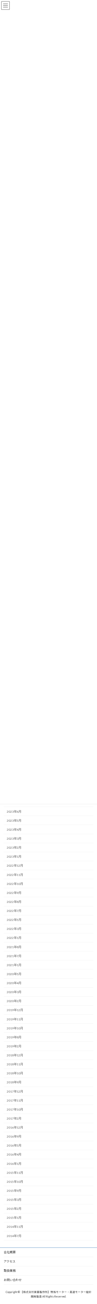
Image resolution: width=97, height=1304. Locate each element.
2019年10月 (15, 1028)
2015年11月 (15, 1173)
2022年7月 (14, 911)
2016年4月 (14, 1155)
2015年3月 (14, 1200)
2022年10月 (15, 884)
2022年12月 (15, 866)
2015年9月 (14, 1191)
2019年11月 (15, 1019)
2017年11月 (15, 1100)
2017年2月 (14, 1118)
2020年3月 (14, 992)
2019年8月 (14, 1037)
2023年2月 (14, 848)
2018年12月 (15, 1055)
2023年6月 (14, 811)
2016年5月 (14, 1146)
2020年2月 (14, 1001)
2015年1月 (14, 1218)
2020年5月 (14, 974)
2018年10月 (15, 1073)
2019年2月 (14, 1046)
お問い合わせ (13, 1280)
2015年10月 (15, 1182)
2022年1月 (14, 938)
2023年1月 (14, 857)
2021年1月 (14, 965)
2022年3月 (14, 929)
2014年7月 (14, 1236)
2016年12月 (15, 1128)
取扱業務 (10, 1271)
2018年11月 (15, 1064)
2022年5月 (14, 920)
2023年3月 (14, 839)
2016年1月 (14, 1164)
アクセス (9, 1261)
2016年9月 (14, 1137)
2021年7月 (14, 956)
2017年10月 (15, 1109)
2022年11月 (15, 875)
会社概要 (10, 1252)
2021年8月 (14, 947)
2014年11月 (15, 1227)
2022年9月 (14, 893)
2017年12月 (15, 1091)
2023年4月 (14, 829)
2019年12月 (15, 1010)
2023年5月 (14, 820)
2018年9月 (14, 1082)
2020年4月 (14, 983)
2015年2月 (14, 1209)
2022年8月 (14, 902)
